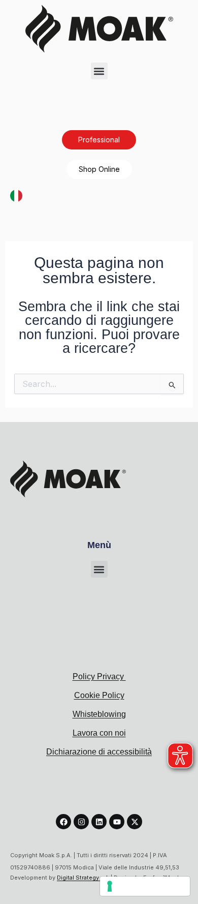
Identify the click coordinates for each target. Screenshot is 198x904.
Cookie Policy (99, 695)
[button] (99, 71)
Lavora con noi (99, 733)
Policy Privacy (99, 676)
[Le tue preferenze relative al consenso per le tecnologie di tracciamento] (145, 886)
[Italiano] (16, 194)
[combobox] (16, 195)
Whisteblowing (99, 714)
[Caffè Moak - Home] (99, 28)
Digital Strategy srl (83, 877)
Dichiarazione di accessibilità (99, 751)
